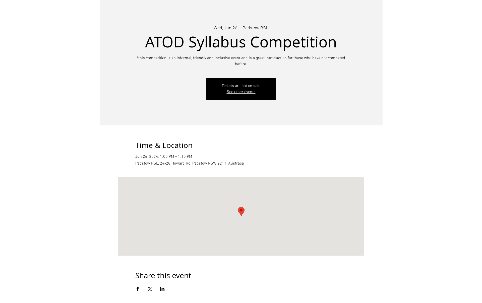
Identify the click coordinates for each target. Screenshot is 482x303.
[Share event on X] (150, 289)
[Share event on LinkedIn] (162, 289)
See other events (241, 92)
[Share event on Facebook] (137, 289)
